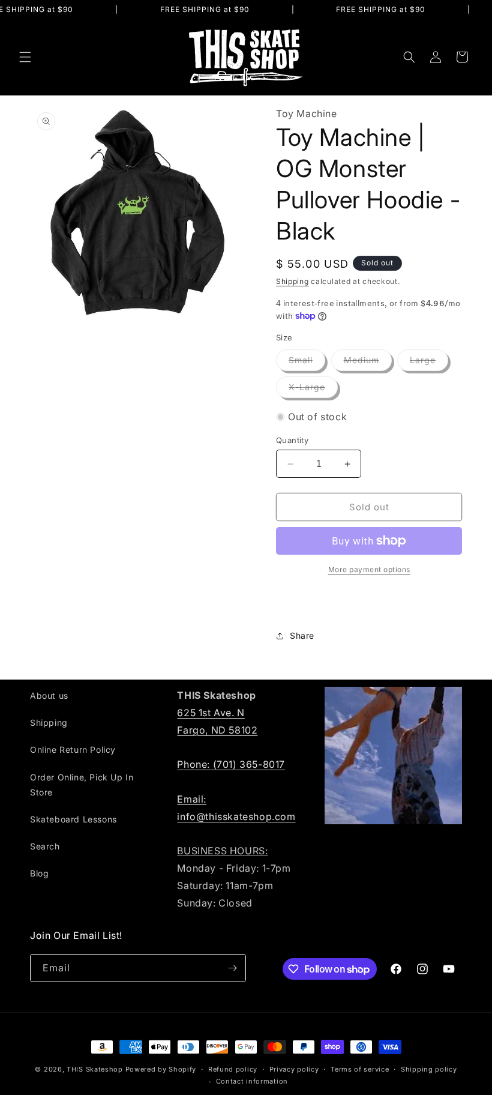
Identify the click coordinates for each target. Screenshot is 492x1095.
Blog (39, 873)
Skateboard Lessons (73, 819)
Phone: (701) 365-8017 (231, 764)
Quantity (292, 440)
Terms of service (360, 1069)
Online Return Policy (73, 749)
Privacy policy (294, 1069)
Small (307, 362)
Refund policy (232, 1069)
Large (429, 362)
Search (45, 846)
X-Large (313, 389)
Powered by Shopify (161, 1069)
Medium (368, 362)
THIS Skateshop (95, 1069)
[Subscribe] (232, 968)
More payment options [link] (369, 569)
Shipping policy (429, 1069)
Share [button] (302, 635)
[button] (25, 57)
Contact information (252, 1081)
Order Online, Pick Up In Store (81, 784)
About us (49, 695)
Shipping (292, 281)
